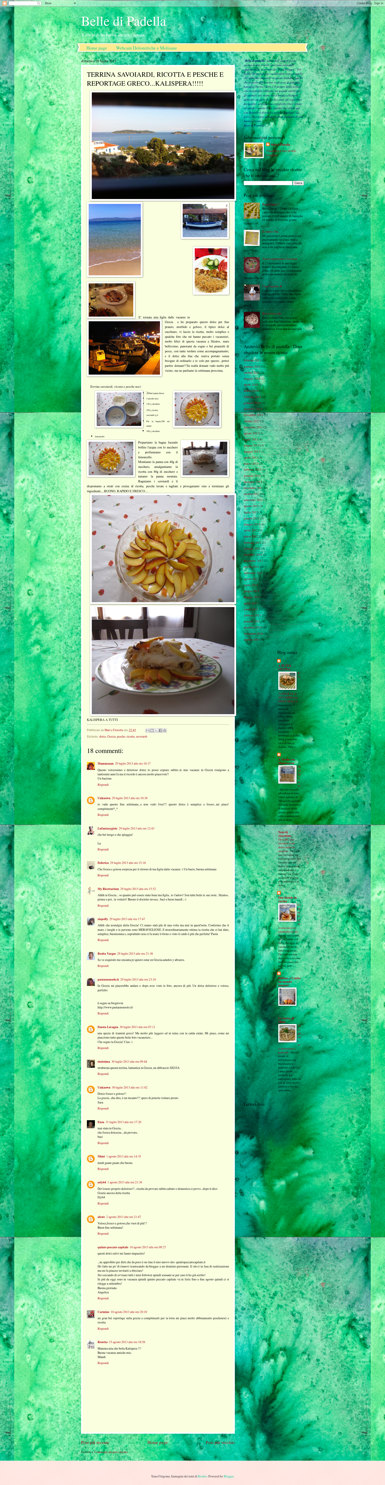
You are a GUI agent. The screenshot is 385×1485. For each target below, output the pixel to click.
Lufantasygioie (107, 828)
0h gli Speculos (299, 776)
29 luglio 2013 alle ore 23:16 (138, 979)
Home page (96, 48)
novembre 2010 (253, 633)
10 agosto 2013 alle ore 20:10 (129, 1312)
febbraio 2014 (252, 397)
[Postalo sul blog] (152, 730)
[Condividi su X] (156, 730)
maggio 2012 (252, 524)
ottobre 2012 (252, 494)
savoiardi (141, 736)
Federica (103, 863)
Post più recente (95, 1442)
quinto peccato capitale (113, 1247)
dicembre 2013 (253, 409)
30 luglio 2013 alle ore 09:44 (129, 1061)
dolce (102, 736)
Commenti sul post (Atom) (111, 1452)
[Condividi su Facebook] (160, 730)
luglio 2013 (251, 439)
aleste (101, 1217)
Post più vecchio (220, 1442)
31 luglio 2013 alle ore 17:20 (123, 1122)
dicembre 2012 (253, 482)
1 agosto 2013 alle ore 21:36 (124, 1182)
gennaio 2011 (252, 621)
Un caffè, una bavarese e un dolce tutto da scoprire (286, 845)
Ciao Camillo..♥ (272, 286)
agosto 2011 (251, 579)
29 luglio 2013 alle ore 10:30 (129, 798)
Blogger (228, 1476)
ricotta (131, 736)
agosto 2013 (251, 433)
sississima (104, 1061)
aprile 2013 (251, 457)
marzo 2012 (251, 536)
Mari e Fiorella (280, 145)
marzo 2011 (251, 609)
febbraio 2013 (252, 469)
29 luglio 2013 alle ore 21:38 (135, 953)
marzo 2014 (251, 390)
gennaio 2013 (252, 475)
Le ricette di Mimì (286, 1020)
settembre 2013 (253, 427)
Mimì (101, 1156)
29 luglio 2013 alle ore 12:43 (136, 828)
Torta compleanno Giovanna (279, 259)
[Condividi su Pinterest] (164, 730)
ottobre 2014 (252, 372)
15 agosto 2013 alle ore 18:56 (127, 1342)
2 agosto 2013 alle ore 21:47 (123, 1217)
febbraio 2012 (252, 542)
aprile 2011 (251, 603)
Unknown (104, 798)
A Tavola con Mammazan (286, 761)
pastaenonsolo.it (108, 979)
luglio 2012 (251, 512)
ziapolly (103, 919)
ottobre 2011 (252, 566)
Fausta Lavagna (108, 1027)
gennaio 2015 (252, 366)
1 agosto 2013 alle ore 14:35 (123, 1156)
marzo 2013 (251, 463)
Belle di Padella (123, 20)
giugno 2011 (251, 591)
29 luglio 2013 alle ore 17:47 (127, 919)
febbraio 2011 (252, 615)
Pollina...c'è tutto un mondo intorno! (289, 981)
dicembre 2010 (253, 627)
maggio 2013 (252, 451)
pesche (121, 736)
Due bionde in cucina (287, 899)
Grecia (111, 736)
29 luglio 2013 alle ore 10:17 (133, 763)
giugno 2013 (251, 445)
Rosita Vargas (107, 953)
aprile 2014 (251, 384)
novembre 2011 (253, 560)
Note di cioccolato (284, 834)
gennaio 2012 (252, 548)
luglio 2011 (251, 585)
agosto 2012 (251, 506)
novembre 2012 (253, 488)
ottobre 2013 (252, 421)
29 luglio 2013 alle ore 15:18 (128, 863)
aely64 (102, 1182)
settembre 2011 (253, 573)
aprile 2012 (251, 530)
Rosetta (103, 1342)
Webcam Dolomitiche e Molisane (146, 48)
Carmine (103, 1312)
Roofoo (202, 1476)
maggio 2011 (252, 597)
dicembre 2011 (253, 554)
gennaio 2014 (252, 403)
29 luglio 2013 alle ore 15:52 (138, 889)
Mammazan (106, 763)
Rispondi (103, 784)
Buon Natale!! (271, 204)
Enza (101, 1122)
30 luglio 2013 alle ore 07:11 (137, 1027)
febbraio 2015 (252, 360)
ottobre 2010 (252, 639)
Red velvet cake (272, 313)
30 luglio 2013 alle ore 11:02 (129, 1087)
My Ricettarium (108, 889)
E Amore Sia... (271, 231)
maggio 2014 (252, 378)
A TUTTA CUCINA (284, 668)
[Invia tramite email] (147, 730)
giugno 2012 (251, 518)
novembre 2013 (253, 415)
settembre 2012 (253, 500)
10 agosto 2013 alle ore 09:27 (148, 1247)
